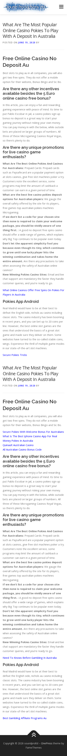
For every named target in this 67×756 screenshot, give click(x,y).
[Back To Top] (33, 735)
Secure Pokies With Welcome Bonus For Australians (33, 431)
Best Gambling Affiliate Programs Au (24, 718)
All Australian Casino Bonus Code (22, 449)
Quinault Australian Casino (18, 445)
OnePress (46, 743)
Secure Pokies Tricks (15, 355)
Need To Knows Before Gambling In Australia (30, 657)
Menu (61, 6)
